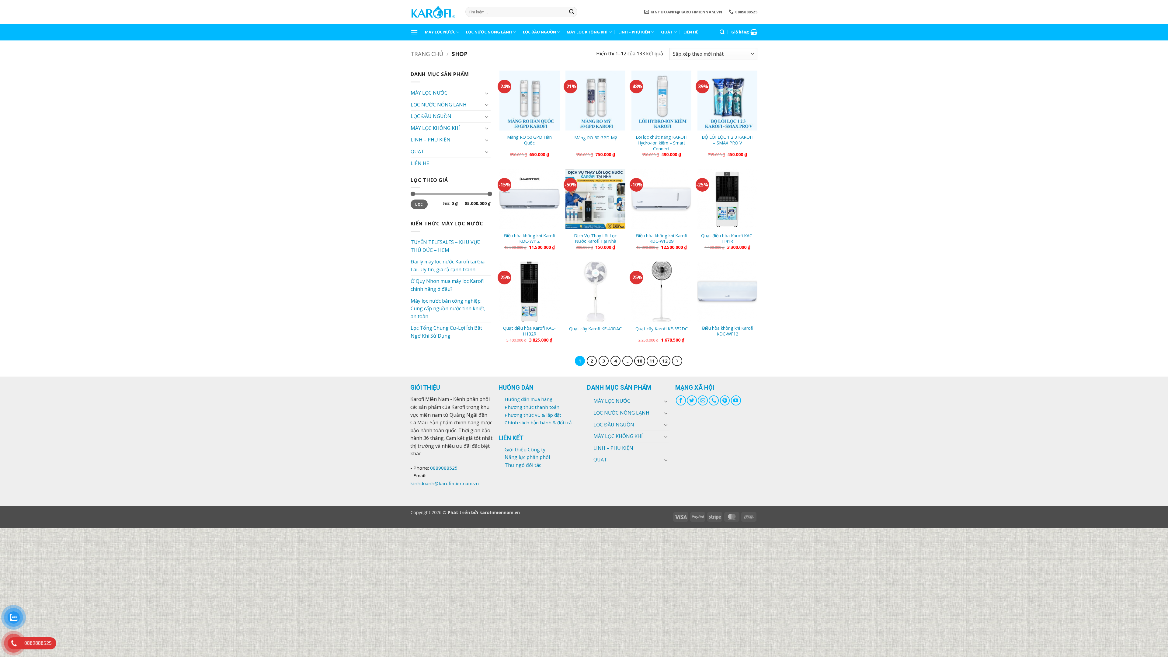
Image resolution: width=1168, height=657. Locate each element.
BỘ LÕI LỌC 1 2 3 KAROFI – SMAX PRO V (727, 140)
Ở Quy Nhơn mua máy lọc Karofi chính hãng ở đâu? (447, 285)
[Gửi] (571, 12)
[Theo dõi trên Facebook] (681, 400)
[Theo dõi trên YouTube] (736, 400)
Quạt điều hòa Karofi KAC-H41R (727, 238)
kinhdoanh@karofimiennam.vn (444, 483)
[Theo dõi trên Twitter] (692, 400)
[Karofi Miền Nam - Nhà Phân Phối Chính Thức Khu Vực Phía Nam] (433, 12)
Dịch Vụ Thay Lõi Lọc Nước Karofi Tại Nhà (595, 238)
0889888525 (443, 468)
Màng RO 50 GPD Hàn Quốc (529, 140)
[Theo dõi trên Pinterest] (725, 400)
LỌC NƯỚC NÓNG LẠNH (489, 32)
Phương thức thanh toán (532, 407)
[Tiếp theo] (677, 361)
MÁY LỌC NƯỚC (440, 32)
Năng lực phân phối (527, 457)
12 (665, 361)
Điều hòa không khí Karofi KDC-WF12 (727, 331)
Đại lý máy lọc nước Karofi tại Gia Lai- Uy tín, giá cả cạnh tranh (448, 265)
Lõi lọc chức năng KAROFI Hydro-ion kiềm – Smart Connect (661, 142)
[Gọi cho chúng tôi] (714, 400)
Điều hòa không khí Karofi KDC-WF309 (661, 238)
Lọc (419, 204)
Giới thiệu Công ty (525, 449)
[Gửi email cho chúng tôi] (703, 400)
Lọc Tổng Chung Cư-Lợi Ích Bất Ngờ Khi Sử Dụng (446, 332)
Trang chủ (427, 53)
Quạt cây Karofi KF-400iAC (595, 329)
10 (639, 361)
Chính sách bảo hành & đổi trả (538, 422)
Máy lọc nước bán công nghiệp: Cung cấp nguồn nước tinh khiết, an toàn (448, 308)
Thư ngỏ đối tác (523, 465)
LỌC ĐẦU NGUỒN (539, 32)
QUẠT (667, 32)
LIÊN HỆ (690, 32)
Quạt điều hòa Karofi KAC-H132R (529, 331)
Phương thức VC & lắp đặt (533, 415)
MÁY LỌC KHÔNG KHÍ (587, 32)
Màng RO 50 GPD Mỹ (595, 138)
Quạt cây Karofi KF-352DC (661, 329)
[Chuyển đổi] (487, 93)
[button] (414, 32)
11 (652, 361)
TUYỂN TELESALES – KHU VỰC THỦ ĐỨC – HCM (445, 246)
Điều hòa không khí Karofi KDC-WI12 (529, 238)
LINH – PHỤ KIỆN (634, 32)
